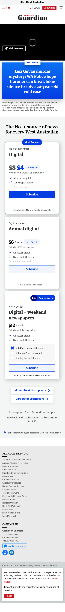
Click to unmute (16, 48)
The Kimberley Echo (10, 493)
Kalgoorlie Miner (9, 489)
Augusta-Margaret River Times (15, 463)
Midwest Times (8, 499)
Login (37, 7)
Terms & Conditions (35, 412)
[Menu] (3, 7)
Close (9, 596)
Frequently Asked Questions (28, 565)
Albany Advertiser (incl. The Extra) (16, 459)
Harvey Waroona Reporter (13, 486)
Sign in (58, 432)
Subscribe (49, 7)
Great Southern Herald (11, 483)
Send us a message (17, 546)
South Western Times (11, 513)
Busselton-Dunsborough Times (15, 473)
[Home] (8, 8)
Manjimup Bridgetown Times (14, 496)
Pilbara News (7, 509)
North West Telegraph (11, 506)
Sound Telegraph (9, 516)
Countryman (7, 476)
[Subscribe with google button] (32, 202)
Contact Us (7, 565)
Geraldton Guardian (10, 479)
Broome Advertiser (10, 466)
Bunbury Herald (9, 469)
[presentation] (12, 348)
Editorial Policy (50, 565)
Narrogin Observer (10, 503)
